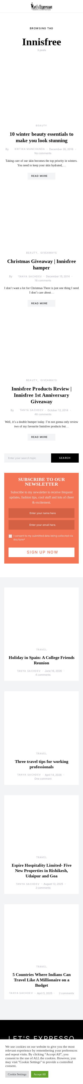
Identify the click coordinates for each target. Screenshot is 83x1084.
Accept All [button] (40, 1074)
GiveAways (48, 252)
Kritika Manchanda (30, 149)
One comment (43, 778)
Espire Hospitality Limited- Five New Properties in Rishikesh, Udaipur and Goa (42, 870)
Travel (41, 649)
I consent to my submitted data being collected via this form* (43, 537)
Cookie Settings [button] (17, 1074)
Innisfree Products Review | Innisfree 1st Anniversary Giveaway (41, 395)
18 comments (43, 280)
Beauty (41, 125)
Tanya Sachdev (30, 276)
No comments (42, 153)
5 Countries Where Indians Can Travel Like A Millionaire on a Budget (42, 980)
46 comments (42, 414)
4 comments (42, 674)
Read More (39, 175)
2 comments (43, 887)
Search (64, 457)
